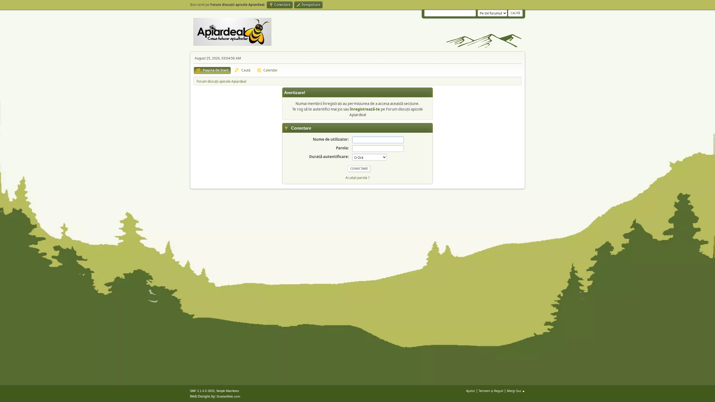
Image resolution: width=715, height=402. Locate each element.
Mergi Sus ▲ (516, 391)
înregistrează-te (365, 109)
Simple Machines (227, 391)
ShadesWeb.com (228, 396)
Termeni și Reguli (491, 391)
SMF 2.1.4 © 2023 (202, 391)
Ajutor (470, 391)
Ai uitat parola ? (357, 177)
